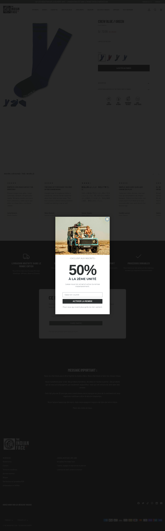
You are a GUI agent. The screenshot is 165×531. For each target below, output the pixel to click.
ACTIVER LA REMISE (82, 301)
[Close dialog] (107, 219)
